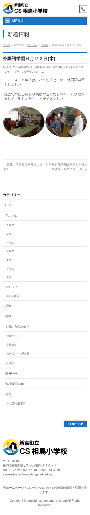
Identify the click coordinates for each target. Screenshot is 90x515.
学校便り (11, 344)
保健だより (12, 336)
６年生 (10, 268)
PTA (8, 205)
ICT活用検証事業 (16, 403)
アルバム (39, 71)
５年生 (28, 71)
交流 (8, 306)
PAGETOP (75, 424)
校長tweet (11, 373)
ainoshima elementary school (47, 500)
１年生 (10, 225)
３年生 (8, 71)
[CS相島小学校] (25, 8)
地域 (8, 316)
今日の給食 (12, 296)
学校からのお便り (17, 326)
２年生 (10, 233)
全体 (9, 277)
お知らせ (11, 287)
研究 (8, 394)
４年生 (18, 71)
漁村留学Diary (14, 384)
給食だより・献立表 (17, 353)
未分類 (9, 363)
